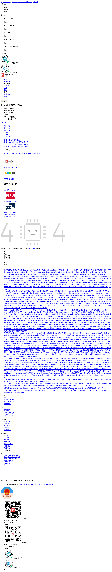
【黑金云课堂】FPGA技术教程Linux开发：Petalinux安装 (33, 295)
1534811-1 (100, 387)
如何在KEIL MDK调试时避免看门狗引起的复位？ (43, 282)
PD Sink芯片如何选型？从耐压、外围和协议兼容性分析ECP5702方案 (50, 314)
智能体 (33, 379)
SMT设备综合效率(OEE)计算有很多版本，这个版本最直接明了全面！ (58, 272)
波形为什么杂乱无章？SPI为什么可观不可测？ (94, 301)
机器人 (17, 381)
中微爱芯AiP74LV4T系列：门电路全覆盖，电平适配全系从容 (72, 367)
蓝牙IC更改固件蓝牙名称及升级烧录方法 (38, 301)
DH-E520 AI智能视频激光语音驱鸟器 (15, 367)
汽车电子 (7, 153)
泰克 (32, 381)
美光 (37, 379)
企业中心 (7, 214)
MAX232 (64, 390)
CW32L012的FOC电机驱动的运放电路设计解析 (65, 301)
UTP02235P (13, 387)
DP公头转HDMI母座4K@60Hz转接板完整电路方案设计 (80, 318)
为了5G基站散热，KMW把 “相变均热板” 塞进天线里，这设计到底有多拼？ (80, 299)
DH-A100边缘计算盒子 (31, 369)
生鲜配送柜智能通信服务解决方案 (14, 358)
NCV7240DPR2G (25, 390)
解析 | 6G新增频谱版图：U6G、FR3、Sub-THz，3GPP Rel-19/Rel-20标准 (77, 278)
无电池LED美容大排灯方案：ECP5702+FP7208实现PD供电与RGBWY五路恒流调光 (30, 310)
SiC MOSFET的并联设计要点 (19, 282)
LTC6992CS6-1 (57, 389)
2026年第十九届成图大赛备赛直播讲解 (84, 350)
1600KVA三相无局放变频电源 (44, 375)
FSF (46, 383)
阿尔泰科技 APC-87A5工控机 (48, 369)
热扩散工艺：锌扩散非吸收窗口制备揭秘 (16, 270)
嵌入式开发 (27, 379)
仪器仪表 (41, 379)
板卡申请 (13, 217)
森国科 (66, 383)
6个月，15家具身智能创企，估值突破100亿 (34, 308)
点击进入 (14, 167)
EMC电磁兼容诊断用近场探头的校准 (28, 303)
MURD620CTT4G (89, 390)
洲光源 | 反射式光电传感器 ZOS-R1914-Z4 (70, 369)
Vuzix (55, 383)
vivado (42, 381)
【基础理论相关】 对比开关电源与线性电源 (24, 299)
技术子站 (13, 144)
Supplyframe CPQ (9, 460)
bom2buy (6, 410)
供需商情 (25, 146)
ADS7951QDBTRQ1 (33, 387)
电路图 (9, 379)
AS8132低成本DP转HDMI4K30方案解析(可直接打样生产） (59, 316)
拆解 (23, 144)
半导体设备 (101, 379)
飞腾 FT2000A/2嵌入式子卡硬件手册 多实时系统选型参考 (44, 329)
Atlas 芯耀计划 (8, 416)
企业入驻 (13, 214)
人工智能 (54, 379)
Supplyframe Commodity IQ (12, 457)
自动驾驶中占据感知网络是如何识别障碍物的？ (56, 274)
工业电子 (13, 153)
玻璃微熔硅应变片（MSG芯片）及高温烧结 (67, 371)
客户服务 (7, 425)
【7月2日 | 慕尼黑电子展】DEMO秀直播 (24, 356)
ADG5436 (7, 387)
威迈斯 (30, 385)
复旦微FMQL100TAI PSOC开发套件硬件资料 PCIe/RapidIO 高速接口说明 (64, 320)
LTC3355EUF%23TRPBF (71, 387)
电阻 (13, 381)
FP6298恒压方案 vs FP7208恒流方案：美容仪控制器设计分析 (74, 310)
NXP (5, 379)
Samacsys (7, 463)
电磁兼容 (22, 381)
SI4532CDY (34, 390)
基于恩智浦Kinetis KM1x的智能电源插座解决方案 (77, 329)
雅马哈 (90, 383)
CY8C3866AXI (22, 387)
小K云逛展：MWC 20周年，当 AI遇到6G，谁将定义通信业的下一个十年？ (56, 337)
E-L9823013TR (41, 389)
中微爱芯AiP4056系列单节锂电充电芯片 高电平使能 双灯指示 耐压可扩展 (86, 364)
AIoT (79, 379)
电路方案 (10, 142)
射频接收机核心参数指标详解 (47, 299)
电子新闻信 (7, 430)
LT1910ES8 (49, 389)
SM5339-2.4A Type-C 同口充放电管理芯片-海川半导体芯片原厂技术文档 (63, 327)
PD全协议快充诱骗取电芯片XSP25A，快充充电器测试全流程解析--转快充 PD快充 (58, 324)
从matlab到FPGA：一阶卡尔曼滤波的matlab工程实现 (51, 306)
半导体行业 (60, 379)
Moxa (34, 385)
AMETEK (45, 385)
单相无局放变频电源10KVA (62, 375)
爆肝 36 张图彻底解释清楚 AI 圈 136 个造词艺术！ (42, 280)
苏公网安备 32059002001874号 (43, 484)
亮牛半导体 (7, 383)
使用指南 (7, 442)
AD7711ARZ (32, 389)
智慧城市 (37, 381)
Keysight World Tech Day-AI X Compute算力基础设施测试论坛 (89, 339)
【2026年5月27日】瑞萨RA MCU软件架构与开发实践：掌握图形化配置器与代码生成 (47, 348)
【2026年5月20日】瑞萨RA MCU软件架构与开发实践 (68, 333)
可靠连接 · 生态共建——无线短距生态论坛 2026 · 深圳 (84, 341)
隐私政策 (7, 448)
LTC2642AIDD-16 (55, 390)
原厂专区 (22, 142)
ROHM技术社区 (9, 399)
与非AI (36, 2)
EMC (91, 379)
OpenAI (95, 379)
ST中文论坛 (7, 212)
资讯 (5, 79)
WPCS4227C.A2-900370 (11, 389)
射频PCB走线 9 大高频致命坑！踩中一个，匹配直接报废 (64, 270)
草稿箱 (6, 132)
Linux (66, 379)
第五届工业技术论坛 (63, 339)
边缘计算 (28, 381)
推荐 (5, 140)
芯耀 (26, 2)
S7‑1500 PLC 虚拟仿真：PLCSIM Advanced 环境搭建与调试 (49, 352)
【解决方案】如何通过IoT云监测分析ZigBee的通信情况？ (58, 303)
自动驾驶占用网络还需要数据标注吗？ (23, 285)
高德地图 (39, 385)
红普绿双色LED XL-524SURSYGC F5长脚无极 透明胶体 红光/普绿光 (74, 360)
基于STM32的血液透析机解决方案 (88, 316)
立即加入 (3, 122)
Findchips (31, 2)
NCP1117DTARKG (19, 392)
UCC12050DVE (23, 389)
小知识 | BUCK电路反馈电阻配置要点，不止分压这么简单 (68, 295)
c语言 (83, 379)
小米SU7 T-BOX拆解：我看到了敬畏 (21, 350)
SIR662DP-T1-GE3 (78, 390)
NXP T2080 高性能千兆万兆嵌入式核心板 (30, 373)
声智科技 (25, 385)
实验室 (27, 142)
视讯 (11, 140)
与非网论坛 (7, 167)
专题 (18, 140)
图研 (57, 385)
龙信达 (83, 385)
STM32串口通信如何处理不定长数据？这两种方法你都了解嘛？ (35, 276)
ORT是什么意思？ (73, 306)
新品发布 (7, 144)
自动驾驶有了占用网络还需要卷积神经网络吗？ (26, 293)
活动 (5, 96)
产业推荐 (7, 146)
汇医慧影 (71, 383)
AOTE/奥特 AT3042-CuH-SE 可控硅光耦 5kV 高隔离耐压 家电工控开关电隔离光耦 (68, 373)
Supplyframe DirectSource (11, 458)
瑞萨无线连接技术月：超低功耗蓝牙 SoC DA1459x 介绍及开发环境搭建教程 (57, 345)
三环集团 (95, 383)
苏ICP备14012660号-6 (26, 484)
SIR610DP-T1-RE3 (101, 390)
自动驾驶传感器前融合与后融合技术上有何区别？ (21, 272)
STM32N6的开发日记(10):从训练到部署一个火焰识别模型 (86, 291)
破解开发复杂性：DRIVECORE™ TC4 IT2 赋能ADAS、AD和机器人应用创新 (28, 333)
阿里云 (47, 379)
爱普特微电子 (17, 385)
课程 (5, 90)
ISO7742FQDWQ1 (44, 390)
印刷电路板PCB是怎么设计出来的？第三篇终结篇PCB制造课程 (43, 297)
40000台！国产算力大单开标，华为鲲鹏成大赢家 (51, 285)
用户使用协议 (8, 444)
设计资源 (7, 81)
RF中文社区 (8, 397)
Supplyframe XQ (13, 2)
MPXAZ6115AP (9, 392)
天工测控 (85, 383)
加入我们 (7, 439)
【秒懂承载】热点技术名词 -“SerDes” (91, 272)
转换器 (87, 379)
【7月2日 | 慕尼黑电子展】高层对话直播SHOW (76, 354)
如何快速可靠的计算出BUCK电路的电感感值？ (35, 291)
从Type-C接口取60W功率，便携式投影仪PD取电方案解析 (40, 312)
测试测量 (20, 379)
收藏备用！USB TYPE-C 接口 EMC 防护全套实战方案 (24, 316)
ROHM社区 (7, 201)
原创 (15, 140)
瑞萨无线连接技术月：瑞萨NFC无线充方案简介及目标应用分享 (52, 350)
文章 (8, 140)
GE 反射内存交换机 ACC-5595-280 (43, 371)
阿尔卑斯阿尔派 (70, 385)
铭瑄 (16, 383)
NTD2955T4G (16, 390)
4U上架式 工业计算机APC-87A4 (14, 369)
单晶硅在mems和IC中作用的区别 (65, 276)
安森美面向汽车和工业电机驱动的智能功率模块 (25, 335)
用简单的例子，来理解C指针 (63, 287)
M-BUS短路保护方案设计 (76, 358)
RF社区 (6, 190)
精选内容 (32, 248)
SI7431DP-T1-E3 (45, 387)
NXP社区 (7, 179)
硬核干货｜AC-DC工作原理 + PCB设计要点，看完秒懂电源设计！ (78, 280)
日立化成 (10, 385)
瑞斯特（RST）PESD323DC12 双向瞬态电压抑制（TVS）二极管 (70, 362)
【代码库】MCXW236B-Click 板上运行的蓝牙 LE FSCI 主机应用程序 (47, 358)
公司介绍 (7, 435)
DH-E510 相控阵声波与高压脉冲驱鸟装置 (40, 367)
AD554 (102, 389)
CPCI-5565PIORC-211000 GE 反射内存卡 (95, 369)
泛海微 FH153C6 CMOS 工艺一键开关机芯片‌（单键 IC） (27, 322)
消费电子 (19, 153)
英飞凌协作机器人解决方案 (54, 318)
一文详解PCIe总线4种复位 (12, 291)
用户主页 (7, 126)
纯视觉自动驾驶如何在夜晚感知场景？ (88, 303)
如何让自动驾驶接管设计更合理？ (96, 285)
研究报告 (19, 146)
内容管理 (7, 130)
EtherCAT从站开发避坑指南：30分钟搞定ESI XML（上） (37, 278)
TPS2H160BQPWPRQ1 (57, 387)
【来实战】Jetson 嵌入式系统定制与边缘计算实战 (52, 341)
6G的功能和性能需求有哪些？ (59, 291)
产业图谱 (7, 421)
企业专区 (7, 94)
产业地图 (13, 146)
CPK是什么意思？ (46, 293)
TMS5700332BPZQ (68, 389)
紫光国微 (78, 385)
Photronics (62, 385)
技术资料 (16, 142)
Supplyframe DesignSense (11, 455)
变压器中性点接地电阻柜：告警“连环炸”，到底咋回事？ (81, 297)
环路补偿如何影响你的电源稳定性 (43, 287)
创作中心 (3, 101)
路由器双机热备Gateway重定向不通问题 (84, 274)
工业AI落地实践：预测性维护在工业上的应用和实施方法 (77, 343)
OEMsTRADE (8, 461)
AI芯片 (75, 379)
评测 (26, 144)
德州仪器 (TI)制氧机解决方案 (102, 329)
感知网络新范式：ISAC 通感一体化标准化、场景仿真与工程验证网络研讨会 (63, 335)
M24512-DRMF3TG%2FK (91, 389)
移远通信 (88, 385)
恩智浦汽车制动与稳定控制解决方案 (15, 331)
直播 (5, 88)
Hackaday (7, 465)
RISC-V (70, 379)
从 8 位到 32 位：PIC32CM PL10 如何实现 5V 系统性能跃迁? (38, 339)
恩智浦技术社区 (9, 402)
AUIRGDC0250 (79, 389)
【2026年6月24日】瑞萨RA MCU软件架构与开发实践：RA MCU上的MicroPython (35, 343)
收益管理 (7, 134)
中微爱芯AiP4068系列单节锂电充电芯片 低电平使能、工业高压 (43, 364)
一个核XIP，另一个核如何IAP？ (76, 285)
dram (106, 379)
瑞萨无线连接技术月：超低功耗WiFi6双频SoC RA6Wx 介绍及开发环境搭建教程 (37, 354)
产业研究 (7, 86)
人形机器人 (36, 153)
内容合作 (7, 427)
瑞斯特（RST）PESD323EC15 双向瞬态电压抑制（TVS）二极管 (30, 362)
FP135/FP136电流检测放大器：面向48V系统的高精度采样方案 (78, 312)
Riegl (13, 383)
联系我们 (7, 437)
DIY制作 (47, 381)
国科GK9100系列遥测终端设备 (100, 367)
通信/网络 (25, 153)
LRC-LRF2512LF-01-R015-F (88, 387)
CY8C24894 (7, 390)
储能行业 (15, 379)
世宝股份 (28, 383)
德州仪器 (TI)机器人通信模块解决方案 (20, 324)
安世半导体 (60, 383)
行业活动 (7, 217)
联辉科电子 (21, 383)
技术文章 (19, 144)
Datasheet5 (21, 2)
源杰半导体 (34, 383)
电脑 (109, 379)
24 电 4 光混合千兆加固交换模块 (91, 371)
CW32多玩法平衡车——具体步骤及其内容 (66, 293)
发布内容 (7, 128)
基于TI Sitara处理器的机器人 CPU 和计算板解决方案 (25, 320)
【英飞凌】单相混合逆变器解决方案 (30, 327)
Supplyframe (4, 2)
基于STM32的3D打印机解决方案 (78, 322)
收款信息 (7, 136)
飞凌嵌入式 (51, 385)
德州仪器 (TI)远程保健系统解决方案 (56, 322)
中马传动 (41, 383)
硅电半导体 (78, 383)
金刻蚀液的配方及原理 (86, 293)
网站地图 (7, 446)
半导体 (30, 153)
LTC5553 (69, 390)
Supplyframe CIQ (9, 414)
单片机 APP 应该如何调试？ (38, 270)
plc (50, 379)
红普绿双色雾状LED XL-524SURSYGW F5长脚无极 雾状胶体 (33, 360)
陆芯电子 (50, 383)
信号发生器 (7, 381)
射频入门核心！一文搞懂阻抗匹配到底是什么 (73, 282)
